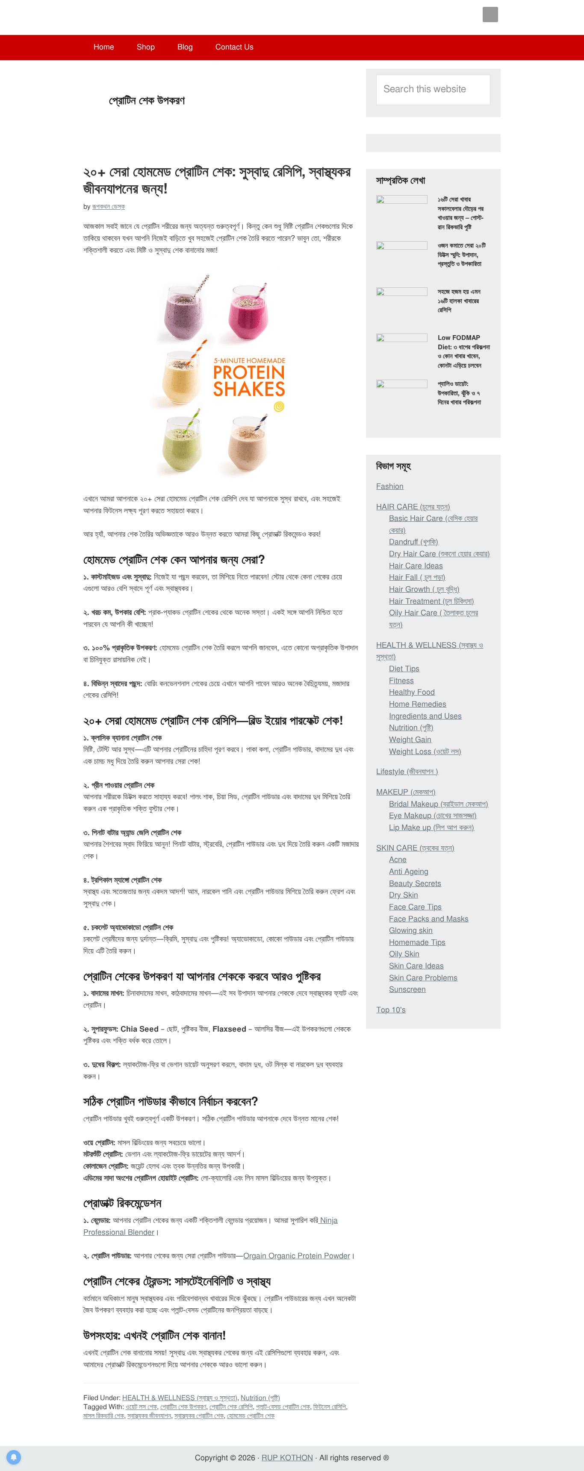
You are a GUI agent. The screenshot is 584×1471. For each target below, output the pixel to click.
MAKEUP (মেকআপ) (406, 792)
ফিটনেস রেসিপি (329, 1407)
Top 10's (391, 1010)
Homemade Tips (417, 943)
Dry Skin (403, 895)
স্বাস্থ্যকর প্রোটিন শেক (199, 1416)
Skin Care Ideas (416, 966)
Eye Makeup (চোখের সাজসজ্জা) (433, 816)
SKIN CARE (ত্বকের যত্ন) (415, 848)
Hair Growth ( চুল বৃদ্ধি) (424, 590)
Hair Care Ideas (416, 566)
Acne (398, 860)
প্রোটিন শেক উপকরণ (183, 1407)
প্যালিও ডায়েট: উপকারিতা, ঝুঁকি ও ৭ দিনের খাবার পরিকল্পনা (459, 393)
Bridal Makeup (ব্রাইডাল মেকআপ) (438, 804)
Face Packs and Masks (429, 919)
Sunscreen (407, 990)
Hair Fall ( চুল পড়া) (417, 578)
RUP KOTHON (287, 1458)
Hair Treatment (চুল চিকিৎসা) (431, 601)
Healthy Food (412, 692)
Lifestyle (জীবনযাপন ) (407, 772)
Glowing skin (411, 931)
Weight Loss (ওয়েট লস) (425, 752)
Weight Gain (410, 740)
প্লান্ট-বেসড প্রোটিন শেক (283, 1407)
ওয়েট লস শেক (141, 1407)
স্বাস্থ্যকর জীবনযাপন (149, 1416)
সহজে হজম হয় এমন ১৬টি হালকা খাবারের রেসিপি (459, 301)
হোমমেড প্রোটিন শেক (250, 1416)
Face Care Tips (415, 907)
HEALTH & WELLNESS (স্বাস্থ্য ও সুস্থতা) (179, 1398)
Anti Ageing (408, 872)
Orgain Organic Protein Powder (296, 1256)
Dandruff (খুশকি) (413, 542)
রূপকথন (135, 17)
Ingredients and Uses (425, 716)
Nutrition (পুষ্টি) (260, 1398)
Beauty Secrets (415, 884)
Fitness (401, 681)
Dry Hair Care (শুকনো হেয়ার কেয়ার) (439, 554)
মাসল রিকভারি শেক (103, 1416)
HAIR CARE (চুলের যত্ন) (413, 507)
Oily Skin (404, 954)
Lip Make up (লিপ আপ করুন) (431, 828)
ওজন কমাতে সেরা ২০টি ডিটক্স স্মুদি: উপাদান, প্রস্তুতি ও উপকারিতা (462, 255)
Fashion (390, 487)
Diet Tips (404, 669)
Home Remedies (417, 704)
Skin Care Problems (423, 978)
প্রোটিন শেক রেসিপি (231, 1407)
